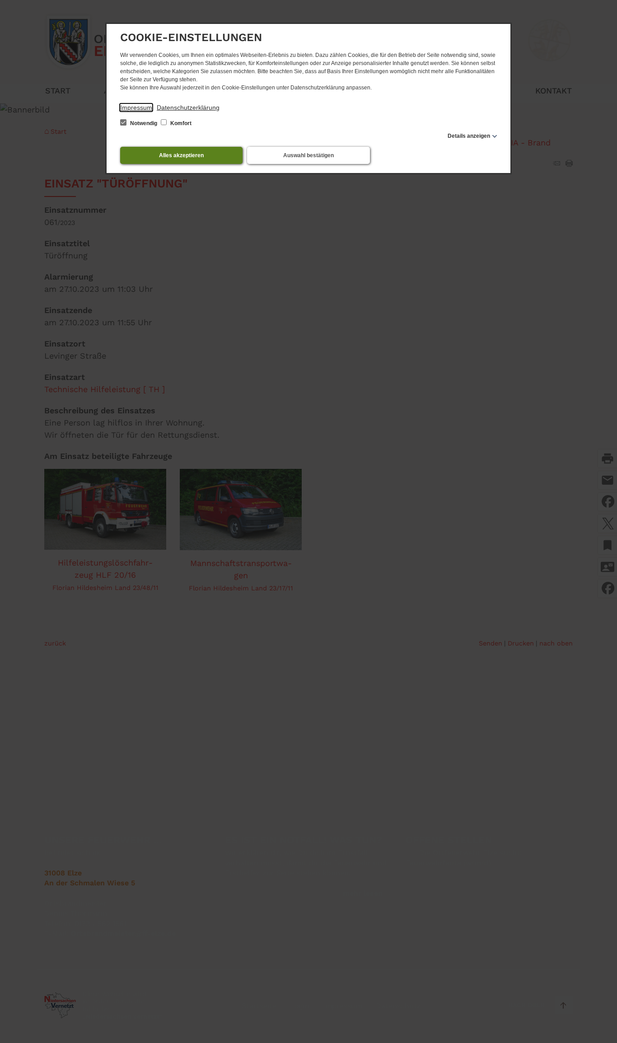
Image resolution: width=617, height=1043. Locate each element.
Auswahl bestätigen (308, 155)
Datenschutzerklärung (188, 107)
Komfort (180, 123)
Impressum (136, 107)
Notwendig (144, 123)
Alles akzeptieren (181, 155)
